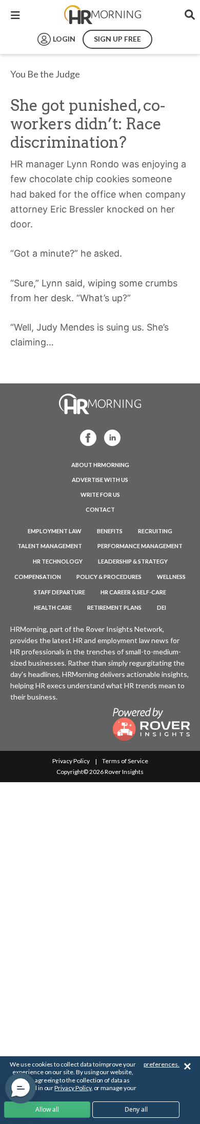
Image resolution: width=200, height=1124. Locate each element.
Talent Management (49, 545)
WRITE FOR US (100, 494)
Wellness (171, 576)
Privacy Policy (71, 761)
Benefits (110, 531)
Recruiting (155, 531)
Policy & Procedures (109, 576)
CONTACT (100, 509)
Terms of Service (125, 761)
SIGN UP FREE (117, 38)
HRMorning (102, 15)
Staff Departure (59, 592)
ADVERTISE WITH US (100, 479)
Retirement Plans (114, 607)
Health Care (53, 607)
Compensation (37, 576)
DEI (161, 607)
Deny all (136, 1109)
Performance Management (140, 545)
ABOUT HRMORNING (100, 464)
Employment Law (55, 531)
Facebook (85, 437)
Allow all (47, 1109)
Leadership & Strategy (133, 561)
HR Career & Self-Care (133, 592)
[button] (20, 1088)
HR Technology (58, 561)
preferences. (161, 1064)
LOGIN (64, 38)
